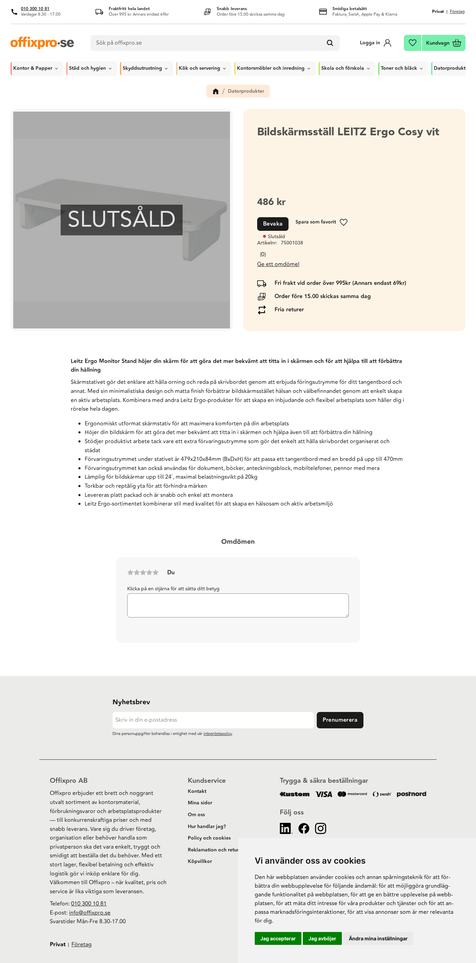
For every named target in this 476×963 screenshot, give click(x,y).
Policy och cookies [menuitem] (209, 838)
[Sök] (330, 43)
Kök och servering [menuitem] (199, 68)
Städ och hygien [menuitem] (87, 68)
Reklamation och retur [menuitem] (213, 850)
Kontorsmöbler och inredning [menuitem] (271, 68)
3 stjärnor (143, 572)
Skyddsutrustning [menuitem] (142, 68)
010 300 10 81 (35, 9)
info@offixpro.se (89, 913)
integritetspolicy (218, 734)
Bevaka (273, 224)
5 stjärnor (155, 572)
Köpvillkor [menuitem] (200, 861)
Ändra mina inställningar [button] (378, 938)
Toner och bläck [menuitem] (399, 68)
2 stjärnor (136, 572)
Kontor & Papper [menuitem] (32, 68)
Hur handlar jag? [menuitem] (207, 827)
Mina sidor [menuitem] (200, 803)
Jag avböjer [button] (322, 938)
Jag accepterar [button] (278, 938)
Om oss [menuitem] (196, 815)
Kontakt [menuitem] (197, 791)
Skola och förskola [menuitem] (342, 68)
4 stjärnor (149, 572)
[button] (413, 43)
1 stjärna (130, 572)
